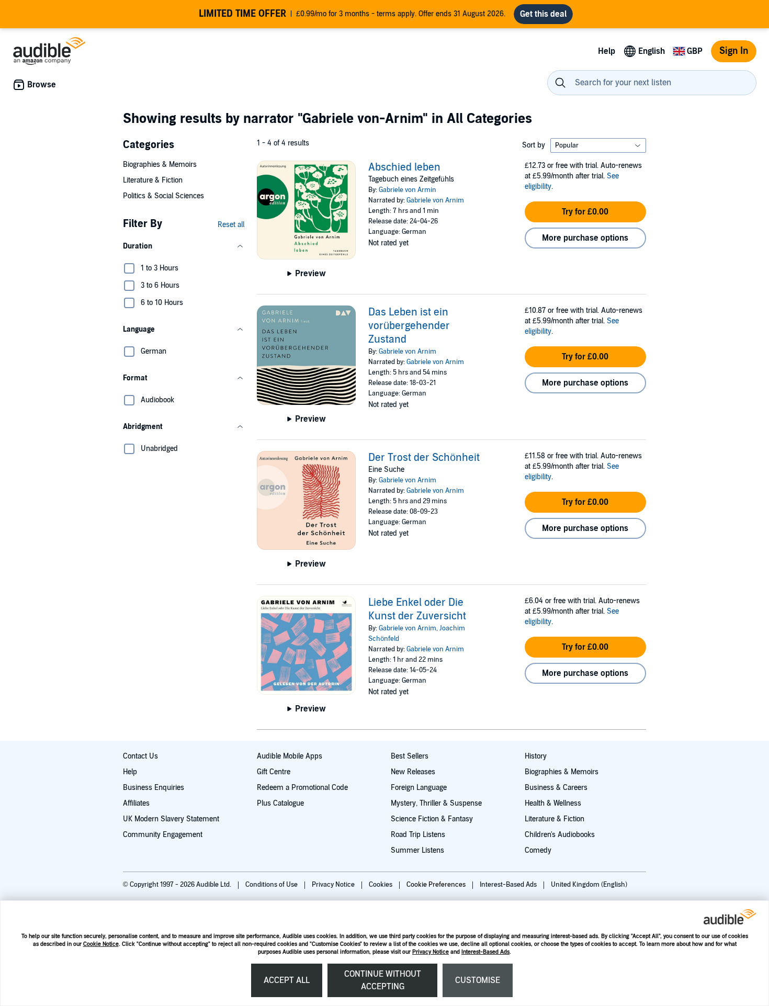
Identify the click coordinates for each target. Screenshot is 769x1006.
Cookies (381, 884)
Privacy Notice (430, 951)
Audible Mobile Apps (289, 756)
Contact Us (140, 756)
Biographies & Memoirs (160, 164)
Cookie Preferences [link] (436, 884)
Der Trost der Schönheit (424, 457)
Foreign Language (419, 787)
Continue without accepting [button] (382, 980)
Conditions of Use (272, 884)
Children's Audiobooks (560, 834)
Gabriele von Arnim (435, 200)
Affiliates (136, 803)
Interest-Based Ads (485, 951)
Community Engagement (162, 834)
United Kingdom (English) (589, 884)
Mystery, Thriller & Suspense (436, 803)
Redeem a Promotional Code (302, 787)
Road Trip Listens (418, 834)
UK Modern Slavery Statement (171, 819)
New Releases (413, 771)
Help (130, 771)
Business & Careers (556, 787)
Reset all (231, 224)
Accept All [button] (286, 980)
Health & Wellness (553, 803)
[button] (183, 246)
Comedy (538, 850)
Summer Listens (417, 850)
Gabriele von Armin (407, 190)
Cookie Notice (101, 944)
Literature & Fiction (153, 180)
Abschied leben (404, 167)
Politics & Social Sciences (163, 195)
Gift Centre (273, 771)
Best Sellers (409, 756)
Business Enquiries (153, 787)
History (536, 756)
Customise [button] (477, 980)
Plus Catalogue (280, 803)
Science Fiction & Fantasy (432, 819)
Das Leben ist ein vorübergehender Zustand (409, 326)
